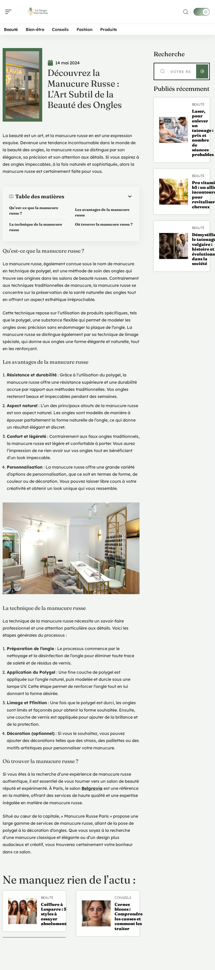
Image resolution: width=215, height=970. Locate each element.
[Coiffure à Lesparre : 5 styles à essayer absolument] (22, 911)
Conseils (123, 897)
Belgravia (92, 788)
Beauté (47, 897)
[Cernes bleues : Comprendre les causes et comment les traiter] (96, 913)
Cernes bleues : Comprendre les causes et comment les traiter (129, 916)
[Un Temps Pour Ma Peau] (37, 12)
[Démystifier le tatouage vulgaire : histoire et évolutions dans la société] (173, 246)
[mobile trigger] (9, 12)
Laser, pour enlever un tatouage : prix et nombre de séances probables (203, 132)
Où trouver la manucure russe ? (104, 224)
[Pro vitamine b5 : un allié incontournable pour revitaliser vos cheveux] (173, 192)
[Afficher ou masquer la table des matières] (98, 196)
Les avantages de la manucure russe (102, 212)
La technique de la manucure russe (35, 227)
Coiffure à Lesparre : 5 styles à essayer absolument (54, 914)
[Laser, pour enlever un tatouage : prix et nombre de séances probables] (173, 130)
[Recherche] (185, 12)
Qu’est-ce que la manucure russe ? (33, 210)
